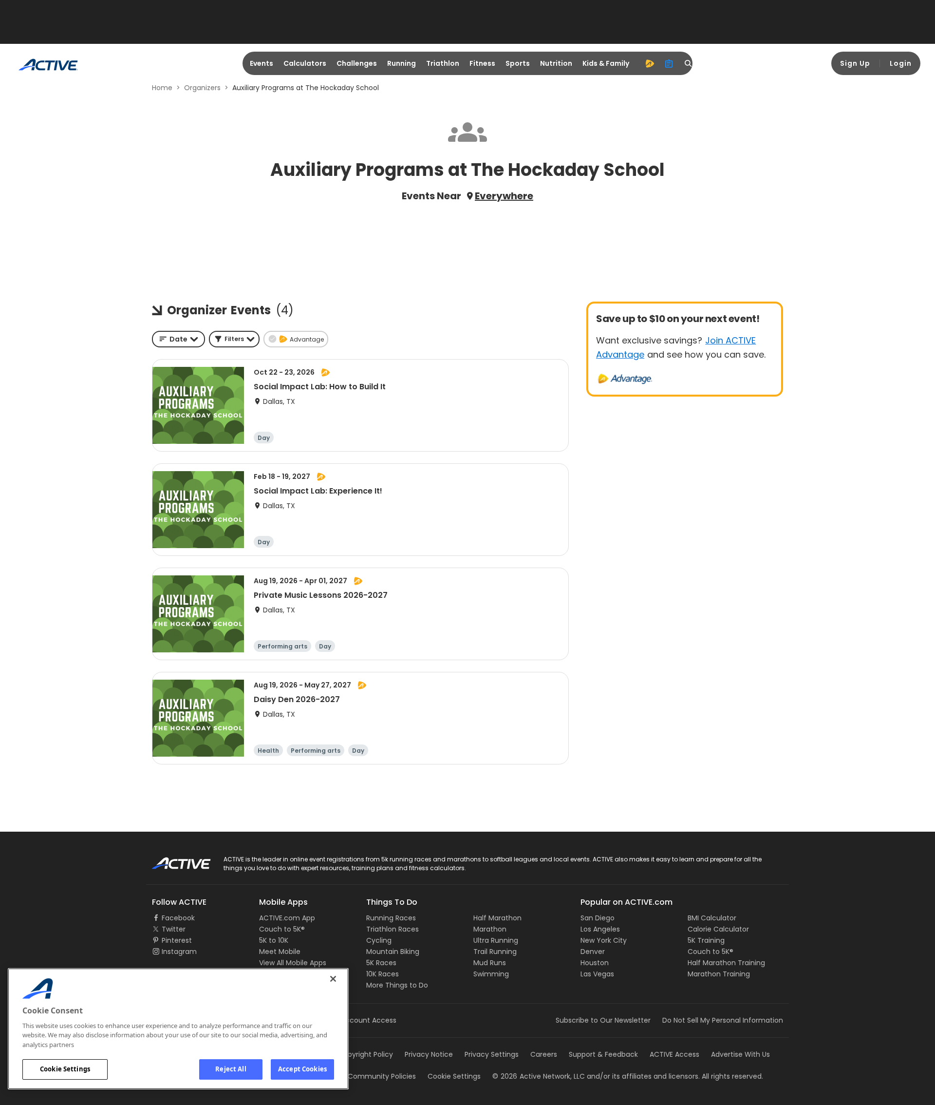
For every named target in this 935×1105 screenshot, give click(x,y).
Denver (592, 951)
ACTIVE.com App (287, 918)
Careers (543, 1054)
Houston (594, 963)
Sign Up (855, 63)
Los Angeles (600, 929)
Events (261, 63)
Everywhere (504, 196)
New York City (603, 940)
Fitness (482, 63)
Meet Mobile (279, 951)
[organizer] (669, 63)
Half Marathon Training (726, 963)
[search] (688, 63)
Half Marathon (497, 918)
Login (901, 63)
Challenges (357, 63)
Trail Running (495, 951)
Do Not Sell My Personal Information (722, 1020)
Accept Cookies (302, 1069)
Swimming (491, 974)
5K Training (706, 940)
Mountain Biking (392, 951)
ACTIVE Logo (172, 860)
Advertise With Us (740, 1054)
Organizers (202, 88)
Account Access (368, 1020)
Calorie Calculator (718, 929)
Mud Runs (489, 963)
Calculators (304, 63)
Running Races (391, 918)
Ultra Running (495, 940)
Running (401, 63)
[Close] (333, 979)
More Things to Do (397, 985)
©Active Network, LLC (538, 1076)
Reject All (230, 1069)
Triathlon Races (392, 929)
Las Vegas (597, 974)
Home (162, 88)
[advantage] (649, 63)
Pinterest (177, 940)
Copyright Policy (365, 1054)
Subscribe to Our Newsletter (603, 1020)
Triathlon (442, 63)
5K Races (381, 963)
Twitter (174, 929)
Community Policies (382, 1076)
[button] (234, 339)
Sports (517, 63)
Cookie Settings (65, 1069)
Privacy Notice (429, 1054)
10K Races (382, 974)
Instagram (179, 951)
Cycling (379, 940)
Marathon (489, 929)
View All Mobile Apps (292, 963)
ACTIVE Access (674, 1054)
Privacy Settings (492, 1054)
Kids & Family (605, 63)
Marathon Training (719, 974)
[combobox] (178, 339)
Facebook (178, 918)
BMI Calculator (712, 918)
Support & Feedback (603, 1054)
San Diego (597, 918)
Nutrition (556, 63)
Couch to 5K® (282, 929)
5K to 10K (273, 940)
